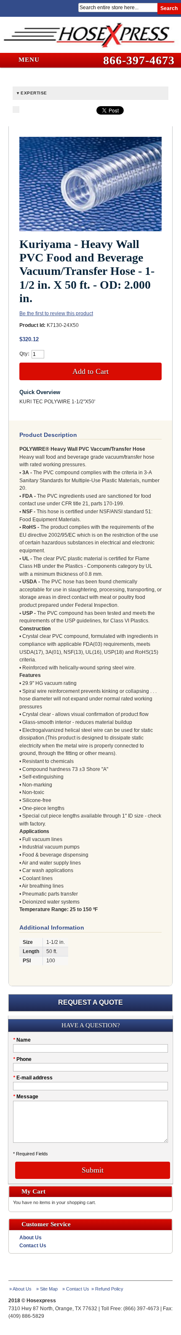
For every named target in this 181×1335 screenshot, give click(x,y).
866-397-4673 (139, 60)
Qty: (24, 354)
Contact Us (32, 1246)
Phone (22, 1059)
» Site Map (47, 1288)
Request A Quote (90, 1002)
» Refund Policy (107, 1288)
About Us (30, 1238)
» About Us (20, 1288)
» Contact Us (75, 1288)
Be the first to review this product (56, 313)
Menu (28, 59)
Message (25, 1097)
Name (22, 1040)
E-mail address (33, 1078)
